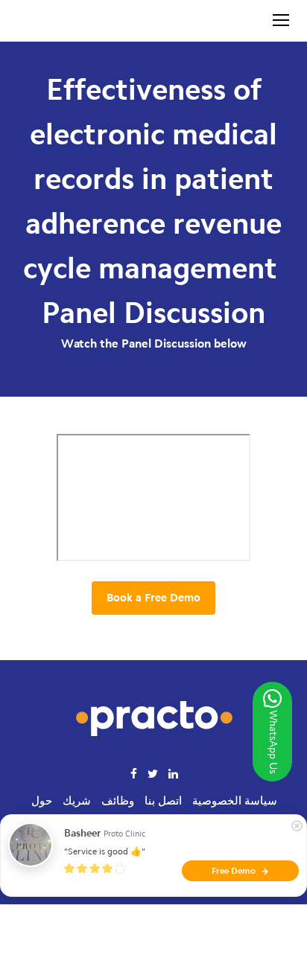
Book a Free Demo (153, 597)
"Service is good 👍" (104, 851)
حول (41, 801)
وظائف (117, 801)
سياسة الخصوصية (234, 801)
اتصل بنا (163, 801)
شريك (77, 801)
